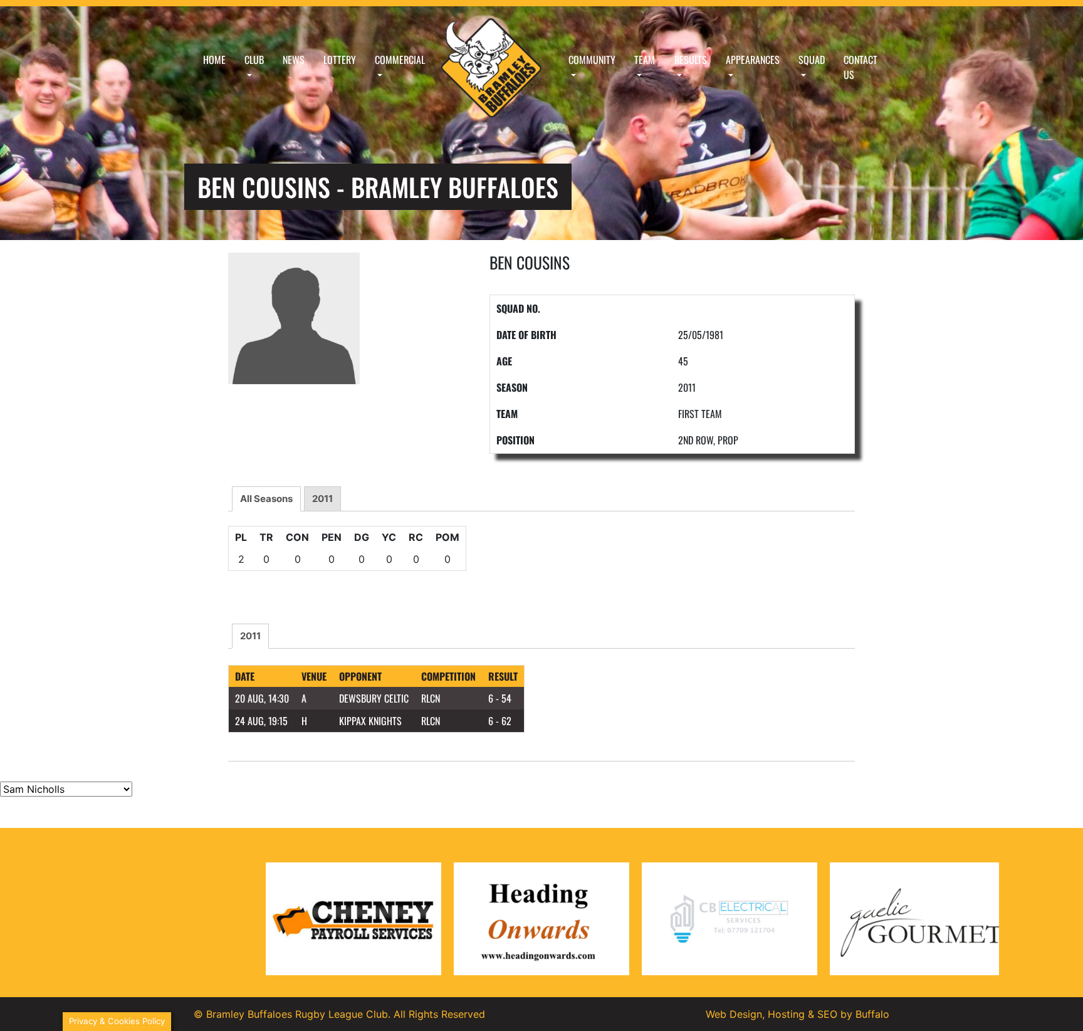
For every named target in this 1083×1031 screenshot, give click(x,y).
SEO (827, 1014)
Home (214, 59)
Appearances (753, 59)
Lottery (339, 59)
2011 (322, 499)
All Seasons (266, 499)
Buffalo (872, 1014)
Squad (811, 59)
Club (254, 59)
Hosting (786, 1014)
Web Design (734, 1014)
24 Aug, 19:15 (261, 720)
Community (591, 59)
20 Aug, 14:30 (262, 698)
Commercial (400, 59)
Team (644, 59)
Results (690, 59)
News (294, 59)
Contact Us (860, 67)
